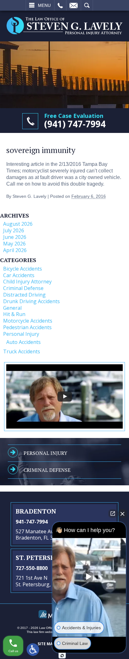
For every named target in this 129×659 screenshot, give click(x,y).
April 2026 (15, 250)
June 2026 (14, 237)
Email (73, 5)
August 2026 (18, 223)
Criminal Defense (23, 288)
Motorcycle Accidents (27, 320)
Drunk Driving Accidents (31, 301)
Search (87, 5)
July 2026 (13, 230)
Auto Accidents (23, 342)
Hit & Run (14, 314)
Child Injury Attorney (27, 281)
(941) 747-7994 (75, 123)
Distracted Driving (24, 294)
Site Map (46, 643)
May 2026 (14, 243)
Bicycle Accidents (22, 268)
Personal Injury (21, 333)
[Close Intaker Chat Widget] (122, 513)
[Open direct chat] (112, 513)
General (12, 307)
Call (60, 5)
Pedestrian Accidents (27, 327)
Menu (44, 5)
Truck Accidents (21, 351)
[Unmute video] (89, 576)
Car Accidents (18, 275)
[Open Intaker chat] (62, 655)
